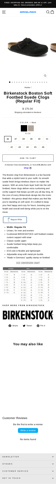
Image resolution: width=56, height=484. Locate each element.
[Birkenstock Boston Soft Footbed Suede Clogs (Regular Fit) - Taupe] (7, 399)
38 (23, 139)
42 (11, 147)
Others (7, 464)
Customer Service (15, 471)
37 (16, 139)
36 (8, 139)
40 (39, 139)
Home (27, 87)
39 (31, 139)
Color (28, 122)
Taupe (31, 128)
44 (27, 147)
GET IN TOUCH (11, 478)
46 (43, 147)
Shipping (18, 112)
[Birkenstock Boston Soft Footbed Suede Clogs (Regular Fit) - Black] (4, 399)
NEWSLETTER (10, 457)
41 (47, 139)
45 (35, 147)
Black (24, 128)
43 (19, 147)
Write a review (28, 430)
